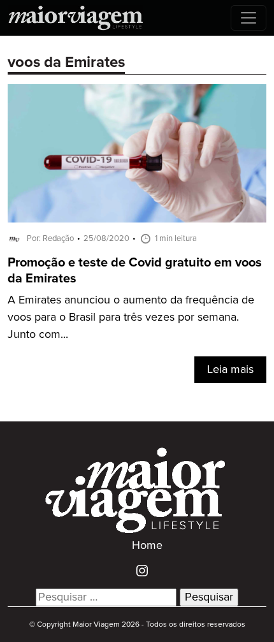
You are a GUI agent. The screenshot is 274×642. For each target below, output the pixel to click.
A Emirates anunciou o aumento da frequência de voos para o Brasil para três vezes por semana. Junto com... (131, 317)
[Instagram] (137, 570)
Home (147, 546)
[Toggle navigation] (248, 18)
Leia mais (230, 370)
